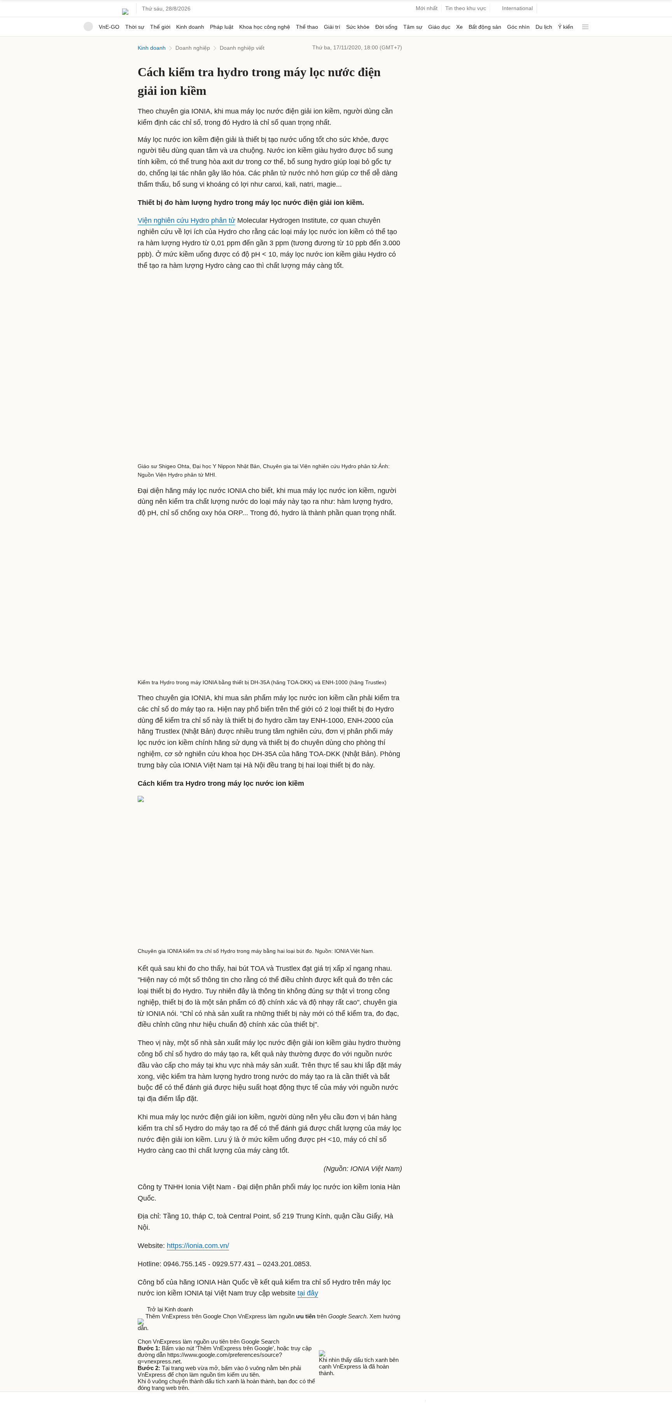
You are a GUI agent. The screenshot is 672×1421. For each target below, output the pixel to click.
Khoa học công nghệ (264, 27)
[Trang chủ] (88, 26)
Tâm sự (412, 27)
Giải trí (332, 27)
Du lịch (544, 27)
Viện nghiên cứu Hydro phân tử (186, 220)
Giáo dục (439, 27)
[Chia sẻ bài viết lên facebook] (141, 1334)
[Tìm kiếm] (546, 9)
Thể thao (307, 27)
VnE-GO (109, 27)
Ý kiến (565, 27)
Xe (459, 27)
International (517, 8)
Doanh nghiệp (192, 48)
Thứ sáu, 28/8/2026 (166, 8)
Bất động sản (485, 27)
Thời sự (134, 27)
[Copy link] (157, 1334)
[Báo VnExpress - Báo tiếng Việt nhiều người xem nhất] (125, 8)
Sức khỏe (357, 27)
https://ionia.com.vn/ (198, 1246)
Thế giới (160, 27)
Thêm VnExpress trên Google (183, 1316)
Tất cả (583, 24)
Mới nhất (427, 8)
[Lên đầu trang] (3, 1417)
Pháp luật (221, 27)
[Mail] (149, 1334)
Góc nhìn (518, 27)
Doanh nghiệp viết (242, 48)
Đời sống (386, 27)
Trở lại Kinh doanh (168, 1309)
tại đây (308, 1293)
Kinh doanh (190, 27)
